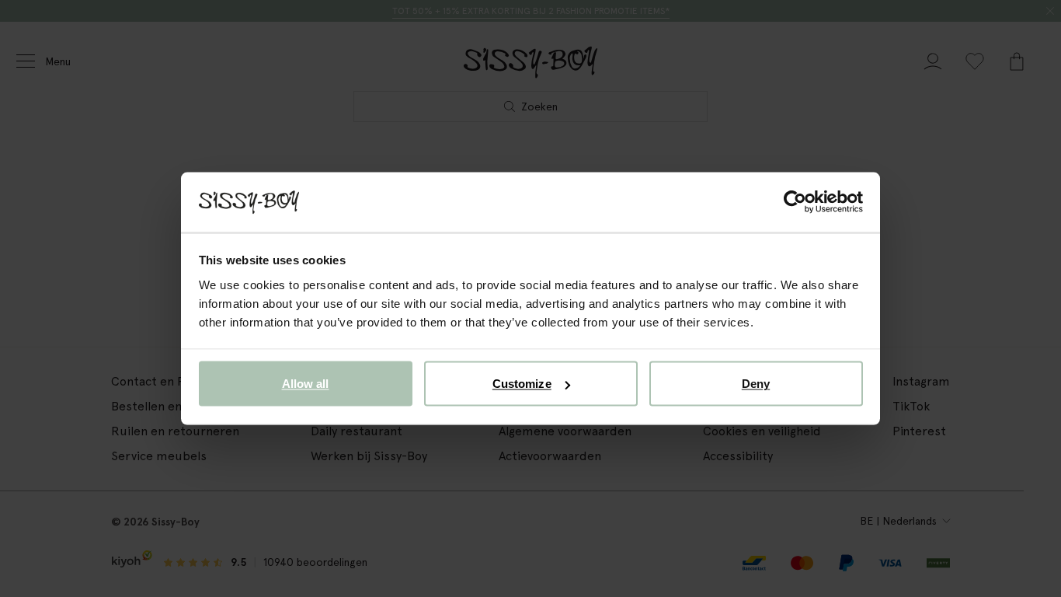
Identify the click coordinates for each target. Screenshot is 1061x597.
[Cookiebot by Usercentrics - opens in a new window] (795, 202)
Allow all (305, 383)
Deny (756, 383)
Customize (521, 383)
